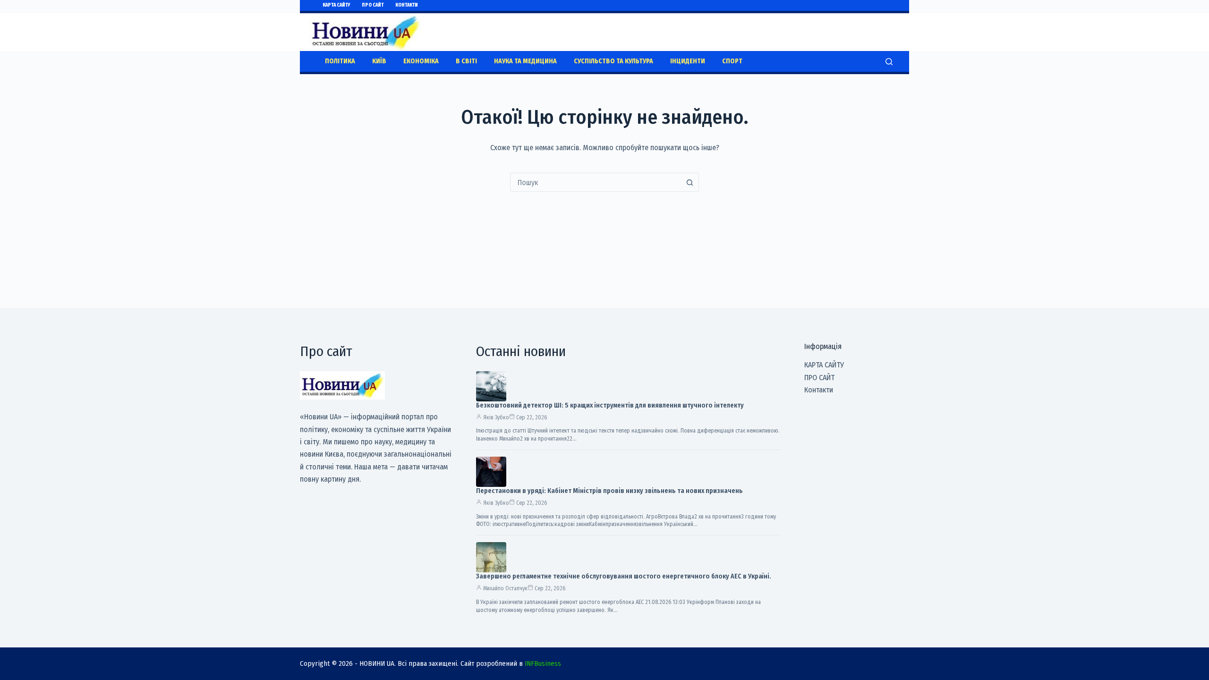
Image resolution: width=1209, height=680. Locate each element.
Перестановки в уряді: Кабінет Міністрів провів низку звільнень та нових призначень (609, 491)
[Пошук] (889, 61)
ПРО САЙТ (372, 5)
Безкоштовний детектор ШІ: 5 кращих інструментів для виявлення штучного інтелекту (610, 405)
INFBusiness (543, 663)
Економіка (421, 61)
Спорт (732, 61)
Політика (340, 61)
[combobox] (596, 182)
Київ (379, 61)
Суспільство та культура (613, 61)
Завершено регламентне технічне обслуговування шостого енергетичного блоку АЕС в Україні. (623, 576)
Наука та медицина (525, 61)
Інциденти (687, 61)
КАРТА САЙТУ (336, 5)
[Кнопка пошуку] (689, 182)
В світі (466, 61)
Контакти (406, 5)
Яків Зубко (496, 417)
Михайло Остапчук (505, 588)
